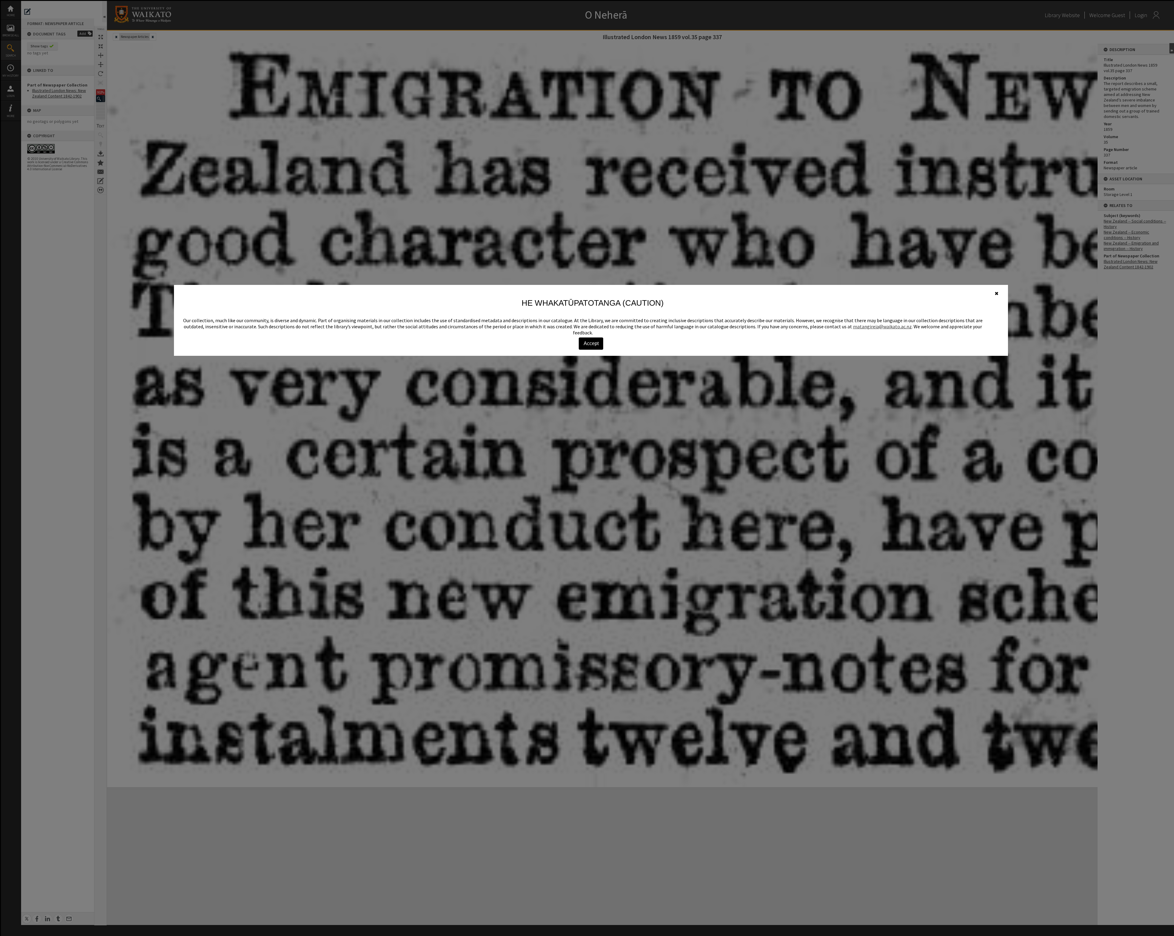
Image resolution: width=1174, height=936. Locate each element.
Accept (591, 343)
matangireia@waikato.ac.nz (882, 326)
